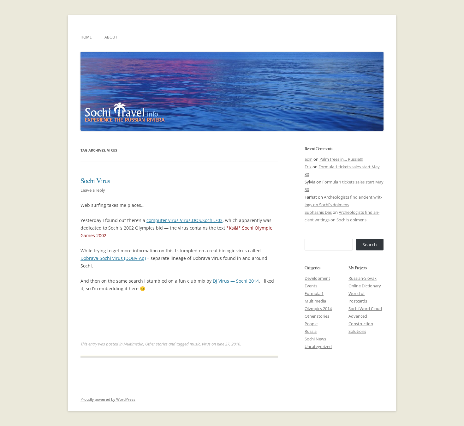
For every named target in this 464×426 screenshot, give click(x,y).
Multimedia (133, 344)
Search (369, 245)
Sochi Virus (95, 180)
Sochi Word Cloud (365, 308)
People (311, 324)
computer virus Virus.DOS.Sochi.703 (184, 220)
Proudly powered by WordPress (107, 399)
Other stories (156, 344)
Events (311, 286)
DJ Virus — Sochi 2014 (236, 281)
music (195, 344)
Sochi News (315, 339)
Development (317, 278)
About (110, 37)
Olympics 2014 (318, 308)
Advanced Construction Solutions (360, 323)
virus (206, 344)
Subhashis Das (318, 212)
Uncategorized (318, 346)
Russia (311, 331)
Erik (308, 167)
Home (86, 37)
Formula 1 (314, 293)
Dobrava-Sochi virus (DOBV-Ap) (113, 258)
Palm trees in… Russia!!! (341, 159)
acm (308, 159)
